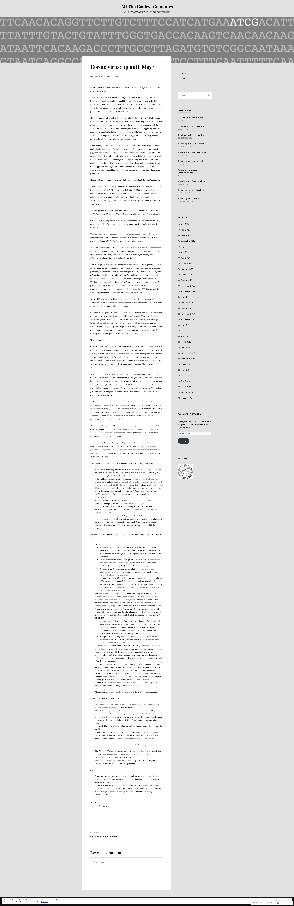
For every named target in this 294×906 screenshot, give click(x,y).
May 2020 (185, 224)
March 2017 (186, 342)
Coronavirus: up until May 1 (190, 117)
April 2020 (185, 230)
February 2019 (187, 269)
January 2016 (186, 398)
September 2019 (188, 241)
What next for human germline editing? (187, 171)
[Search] (209, 96)
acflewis (113, 76)
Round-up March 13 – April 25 (191, 181)
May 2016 (185, 375)
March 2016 (186, 387)
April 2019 (185, 258)
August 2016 (186, 364)
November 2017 (188, 314)
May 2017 (185, 330)
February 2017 (187, 347)
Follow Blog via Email (190, 414)
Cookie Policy (45, 902)
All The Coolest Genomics (147, 6)
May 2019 (185, 252)
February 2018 (187, 302)
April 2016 (185, 381)
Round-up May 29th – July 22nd (192, 152)
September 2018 (188, 291)
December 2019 (188, 235)
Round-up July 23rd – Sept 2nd (192, 143)
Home (183, 73)
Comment (154, 879)
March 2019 (186, 263)
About (183, 78)
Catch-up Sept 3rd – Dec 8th (191, 135)
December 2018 (188, 280)
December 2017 (188, 308)
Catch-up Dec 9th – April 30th (191, 126)
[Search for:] (195, 96)
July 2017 (185, 325)
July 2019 (185, 246)
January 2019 (186, 274)
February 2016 (187, 392)
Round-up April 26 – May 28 (190, 161)
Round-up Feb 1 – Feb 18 (189, 198)
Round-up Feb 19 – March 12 (191, 190)
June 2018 (185, 297)
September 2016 (188, 359)
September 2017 (188, 319)
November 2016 (188, 353)
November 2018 (188, 286)
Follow (184, 441)
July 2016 (185, 370)
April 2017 (185, 336)
